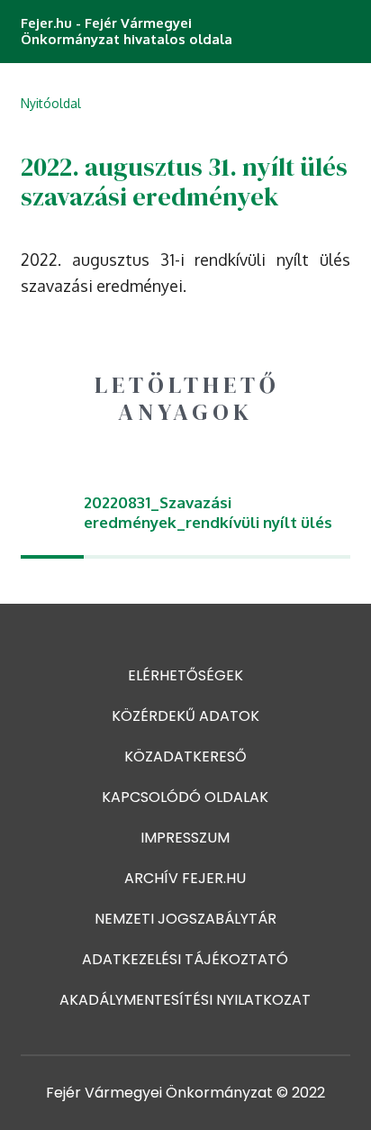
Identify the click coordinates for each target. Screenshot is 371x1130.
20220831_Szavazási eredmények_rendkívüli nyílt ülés (208, 512)
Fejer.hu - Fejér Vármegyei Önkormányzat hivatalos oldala (126, 31)
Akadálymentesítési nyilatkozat (185, 999)
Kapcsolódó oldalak (185, 797)
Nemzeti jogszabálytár (185, 918)
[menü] (341, 31)
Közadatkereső (185, 756)
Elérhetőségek (185, 675)
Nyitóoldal (51, 103)
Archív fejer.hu (185, 878)
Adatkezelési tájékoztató (185, 959)
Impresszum (185, 837)
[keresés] (308, 31)
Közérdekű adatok (185, 716)
